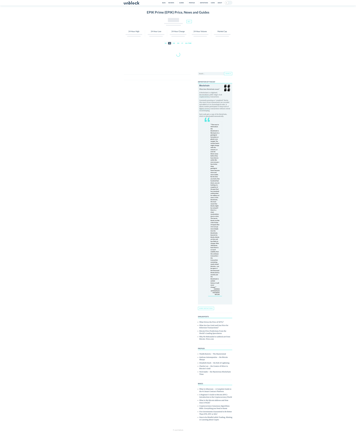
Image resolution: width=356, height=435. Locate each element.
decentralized (204, 95)
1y (182, 43)
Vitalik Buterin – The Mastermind (212, 354)
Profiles (192, 3)
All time (188, 43)
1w (174, 43)
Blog (164, 3)
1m (178, 43)
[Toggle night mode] (228, 3)
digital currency (204, 109)
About (220, 3)
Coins (213, 3)
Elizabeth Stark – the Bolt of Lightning (214, 363)
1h (166, 43)
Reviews (171, 3)
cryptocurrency (204, 97)
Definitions (204, 3)
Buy (189, 21)
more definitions (206, 308)
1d (169, 43)
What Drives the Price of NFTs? (211, 322)
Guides (181, 3)
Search (228, 73)
